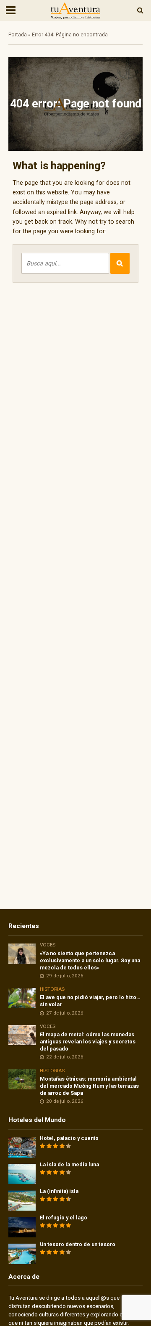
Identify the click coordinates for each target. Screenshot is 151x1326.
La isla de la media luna (69, 1164)
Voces (47, 945)
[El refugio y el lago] (22, 1227)
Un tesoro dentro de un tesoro (77, 1244)
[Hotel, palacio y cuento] (22, 1147)
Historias (52, 989)
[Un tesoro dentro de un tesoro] (22, 1253)
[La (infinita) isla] (22, 1200)
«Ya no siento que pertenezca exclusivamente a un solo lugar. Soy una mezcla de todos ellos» (90, 960)
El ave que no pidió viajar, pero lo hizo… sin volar (90, 1000)
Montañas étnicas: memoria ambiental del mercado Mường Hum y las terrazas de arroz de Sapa (89, 1086)
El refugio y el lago (63, 1217)
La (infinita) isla (59, 1191)
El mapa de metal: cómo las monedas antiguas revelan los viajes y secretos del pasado (87, 1041)
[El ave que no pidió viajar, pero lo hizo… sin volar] (22, 997)
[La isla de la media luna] (22, 1173)
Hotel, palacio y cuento (69, 1138)
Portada (17, 34)
